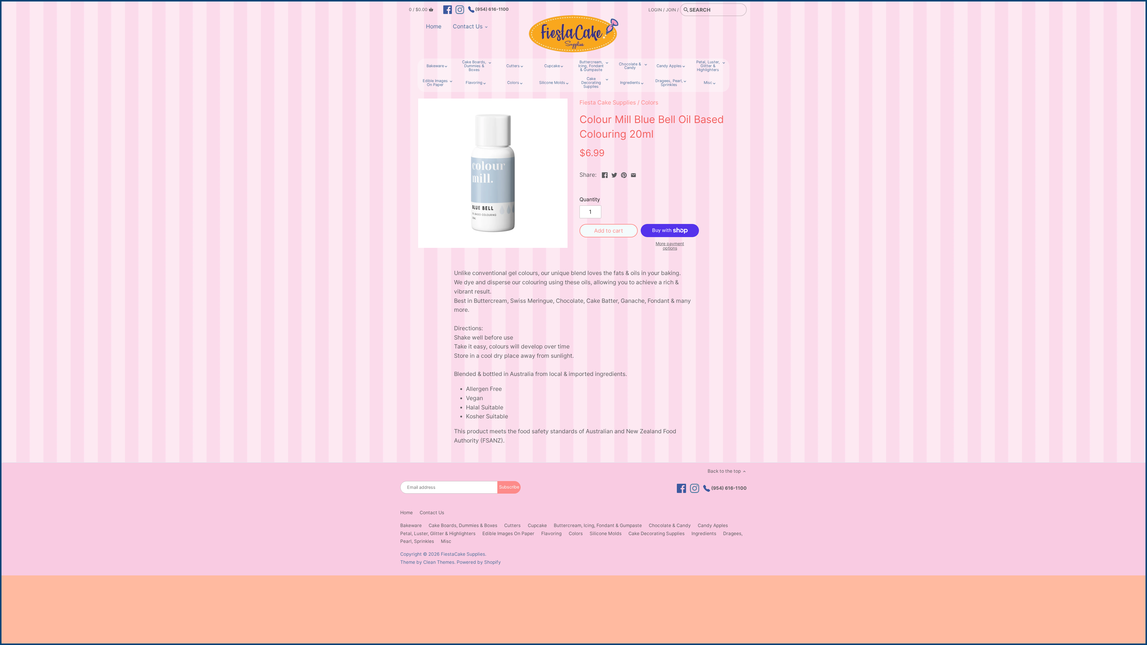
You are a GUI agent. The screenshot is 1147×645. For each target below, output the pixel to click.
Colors (649, 102)
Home (406, 512)
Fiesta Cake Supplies (607, 102)
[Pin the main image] (624, 174)
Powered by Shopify (479, 562)
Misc (446, 541)
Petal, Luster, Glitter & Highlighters (438, 533)
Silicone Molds (606, 533)
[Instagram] (460, 9)
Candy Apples (713, 525)
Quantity (589, 199)
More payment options (670, 246)
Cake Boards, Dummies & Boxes (463, 525)
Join (671, 9)
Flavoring (551, 533)
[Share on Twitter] (614, 174)
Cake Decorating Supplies (656, 533)
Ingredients (703, 533)
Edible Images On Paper (508, 533)
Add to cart (608, 230)
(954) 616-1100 (491, 9)
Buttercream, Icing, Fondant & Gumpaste (598, 525)
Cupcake (537, 525)
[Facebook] (447, 9)
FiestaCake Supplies (463, 554)
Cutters (512, 525)
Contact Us (432, 512)
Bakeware (411, 525)
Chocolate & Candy (670, 525)
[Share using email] (633, 174)
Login (655, 9)
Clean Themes (438, 562)
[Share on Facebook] (605, 174)
